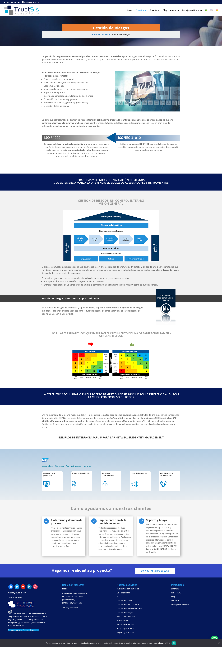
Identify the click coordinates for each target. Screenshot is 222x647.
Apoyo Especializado (125, 628)
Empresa (175, 589)
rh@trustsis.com (15, 597)
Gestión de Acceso (124, 600)
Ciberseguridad (123, 593)
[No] (219, 643)
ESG (118, 596)
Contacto (174, 10)
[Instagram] (29, 587)
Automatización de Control (128, 589)
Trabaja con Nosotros (192, 10)
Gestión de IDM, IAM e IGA (128, 604)
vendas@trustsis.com (17, 593)
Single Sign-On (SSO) (125, 632)
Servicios (140, 10)
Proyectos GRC (123, 620)
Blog (165, 10)
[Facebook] (11, 587)
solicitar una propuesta (155, 570)
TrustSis (153, 10)
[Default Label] (17, 587)
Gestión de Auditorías (126, 616)
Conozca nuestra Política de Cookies (23, 630)
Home (130, 10)
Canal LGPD (176, 593)
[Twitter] (23, 587)
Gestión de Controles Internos (129, 608)
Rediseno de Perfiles (125, 624)
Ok (174, 643)
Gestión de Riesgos (125, 612)
